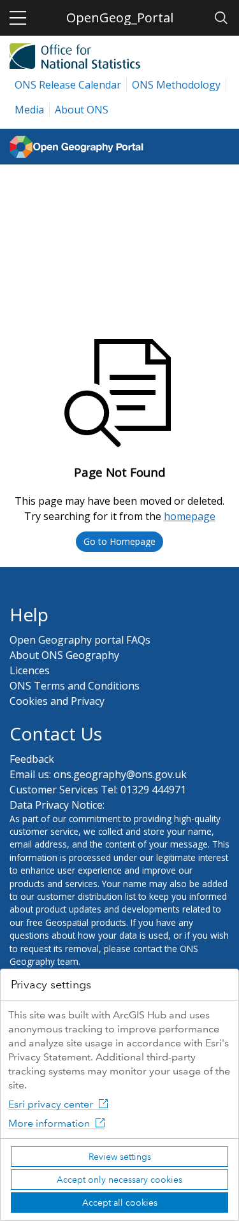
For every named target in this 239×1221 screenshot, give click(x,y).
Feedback (32, 759)
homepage (189, 516)
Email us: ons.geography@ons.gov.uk (98, 774)
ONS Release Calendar (68, 85)
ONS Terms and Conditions (75, 686)
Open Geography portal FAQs (80, 640)
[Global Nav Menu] (17, 17)
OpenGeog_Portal (119, 17)
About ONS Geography (64, 655)
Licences (30, 670)
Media (29, 110)
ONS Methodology (176, 85)
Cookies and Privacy (57, 701)
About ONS (81, 110)
